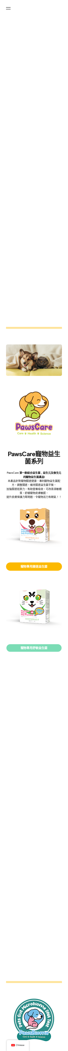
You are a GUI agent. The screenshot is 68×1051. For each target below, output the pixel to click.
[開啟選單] (8, 8)
